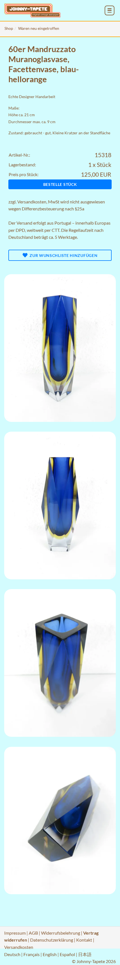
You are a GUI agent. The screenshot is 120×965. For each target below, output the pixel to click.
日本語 (85, 954)
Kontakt (84, 939)
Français (31, 954)
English (50, 954)
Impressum (15, 932)
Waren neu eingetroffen (38, 28)
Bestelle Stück (60, 184)
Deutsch (12, 954)
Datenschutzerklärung (51, 939)
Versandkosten (31, 201)
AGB (33, 932)
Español (67, 954)
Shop (8, 28)
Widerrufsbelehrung (60, 932)
